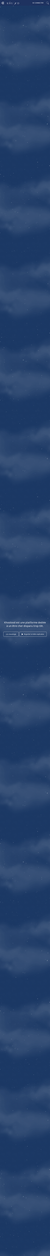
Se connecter (37, 3)
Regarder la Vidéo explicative (34, 634)
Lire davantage (11, 634)
